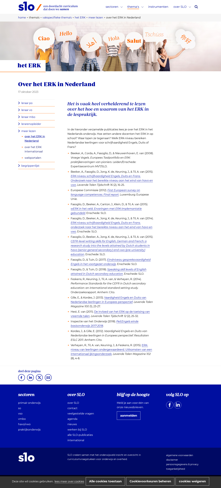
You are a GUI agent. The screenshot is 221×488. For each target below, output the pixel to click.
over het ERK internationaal (34, 149)
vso (20, 413)
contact (72, 408)
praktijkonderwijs (29, 429)
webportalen (33, 157)
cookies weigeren (192, 481)
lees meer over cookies (69, 481)
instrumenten (158, 7)
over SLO (180, 7)
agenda (72, 418)
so (19, 408)
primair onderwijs (29, 402)
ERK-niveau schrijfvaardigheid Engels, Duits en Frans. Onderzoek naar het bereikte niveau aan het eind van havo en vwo (112, 181)
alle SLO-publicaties (80, 434)
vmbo (22, 418)
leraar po (27, 103)
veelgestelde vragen (80, 413)
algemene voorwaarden (179, 455)
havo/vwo (24, 424)
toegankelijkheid (175, 468)
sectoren (112, 7)
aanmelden (130, 417)
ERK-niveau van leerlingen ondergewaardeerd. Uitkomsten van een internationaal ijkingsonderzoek (111, 350)
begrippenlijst (30, 165)
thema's (133, 7)
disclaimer (172, 459)
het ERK (29, 65)
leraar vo (26, 110)
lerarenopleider (31, 124)
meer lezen (28, 131)
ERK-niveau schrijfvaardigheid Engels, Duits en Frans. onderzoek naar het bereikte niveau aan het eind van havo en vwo (111, 227)
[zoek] (196, 6)
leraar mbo (28, 117)
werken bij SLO (77, 429)
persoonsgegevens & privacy (182, 464)
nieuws (72, 424)
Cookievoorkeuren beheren (150, 481)
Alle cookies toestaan (105, 481)
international (75, 440)
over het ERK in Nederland (35, 138)
